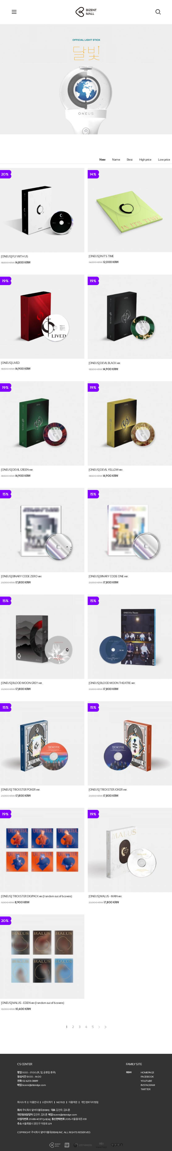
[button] (86, 131)
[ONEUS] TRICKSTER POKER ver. (20, 789)
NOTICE (60, 1102)
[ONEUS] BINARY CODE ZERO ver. (21, 576)
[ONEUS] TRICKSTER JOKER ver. (108, 789)
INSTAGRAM (148, 1085)
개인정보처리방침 (90, 1102)
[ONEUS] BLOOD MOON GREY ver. (21, 683)
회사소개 (21, 1102)
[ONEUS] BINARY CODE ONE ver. (108, 576)
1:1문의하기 (47, 1102)
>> (105, 1027)
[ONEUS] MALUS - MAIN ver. (105, 896)
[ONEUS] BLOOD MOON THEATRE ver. (112, 683)
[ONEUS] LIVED (10, 362)
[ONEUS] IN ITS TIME (101, 256)
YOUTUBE (146, 1080)
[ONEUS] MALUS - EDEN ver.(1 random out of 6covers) (32, 1002)
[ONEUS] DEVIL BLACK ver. (105, 363)
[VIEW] (47, 1119)
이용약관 (73, 1102)
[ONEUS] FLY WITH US (14, 256)
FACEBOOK (147, 1076)
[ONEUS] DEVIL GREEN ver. (17, 469)
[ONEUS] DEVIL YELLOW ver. (106, 469)
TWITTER (146, 1089)
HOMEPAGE (147, 1072)
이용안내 (34, 1102)
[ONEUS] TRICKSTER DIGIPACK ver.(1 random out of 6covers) (36, 896)
